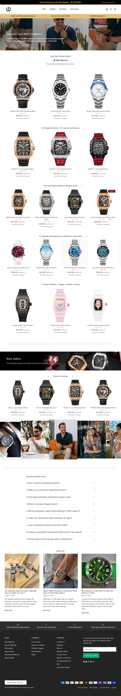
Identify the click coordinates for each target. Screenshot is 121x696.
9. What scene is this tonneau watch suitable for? (49, 539)
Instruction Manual (63, 667)
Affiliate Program (37, 648)
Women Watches (11, 645)
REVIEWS (63, 9)
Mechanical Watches (12, 654)
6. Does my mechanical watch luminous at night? (49, 518)
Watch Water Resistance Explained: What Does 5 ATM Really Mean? (60, 592)
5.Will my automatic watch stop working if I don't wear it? (53, 511)
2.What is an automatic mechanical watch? (46, 490)
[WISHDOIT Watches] (8, 9)
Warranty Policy (62, 651)
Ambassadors (36, 651)
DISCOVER (74, 9)
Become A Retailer (38, 645)
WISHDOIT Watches (15, 687)
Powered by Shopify (28, 687)
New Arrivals (9, 651)
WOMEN (53, 9)
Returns (59, 648)
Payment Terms (104, 687)
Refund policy (94, 687)
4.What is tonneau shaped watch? (42, 504)
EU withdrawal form (64, 661)
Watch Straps (9, 658)
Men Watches (9, 642)
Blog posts (60, 551)
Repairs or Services (64, 658)
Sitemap (114, 687)
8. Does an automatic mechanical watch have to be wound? (54, 532)
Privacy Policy (62, 654)
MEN (44, 9)
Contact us (61, 642)
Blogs (33, 654)
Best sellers (9, 648)
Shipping (60, 645)
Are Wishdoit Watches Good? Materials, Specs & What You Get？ (21, 592)
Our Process (35, 642)
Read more (8, 610)
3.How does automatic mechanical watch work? (48, 497)
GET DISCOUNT (91, 655)
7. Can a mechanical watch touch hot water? (47, 525)
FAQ (58, 664)
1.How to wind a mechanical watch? (43, 483)
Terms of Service (83, 687)
